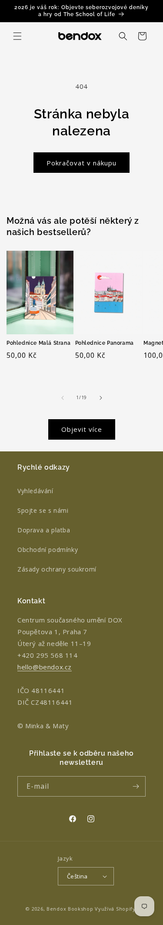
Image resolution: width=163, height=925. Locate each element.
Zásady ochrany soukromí (56, 569)
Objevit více (81, 429)
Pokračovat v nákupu (81, 162)
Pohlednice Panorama (104, 343)
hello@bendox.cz (44, 667)
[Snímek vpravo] (100, 397)
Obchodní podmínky (47, 549)
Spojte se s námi (43, 510)
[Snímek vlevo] (62, 397)
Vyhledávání (35, 491)
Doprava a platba (43, 530)
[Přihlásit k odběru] (135, 786)
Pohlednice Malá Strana (38, 343)
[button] (17, 36)
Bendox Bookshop (70, 908)
